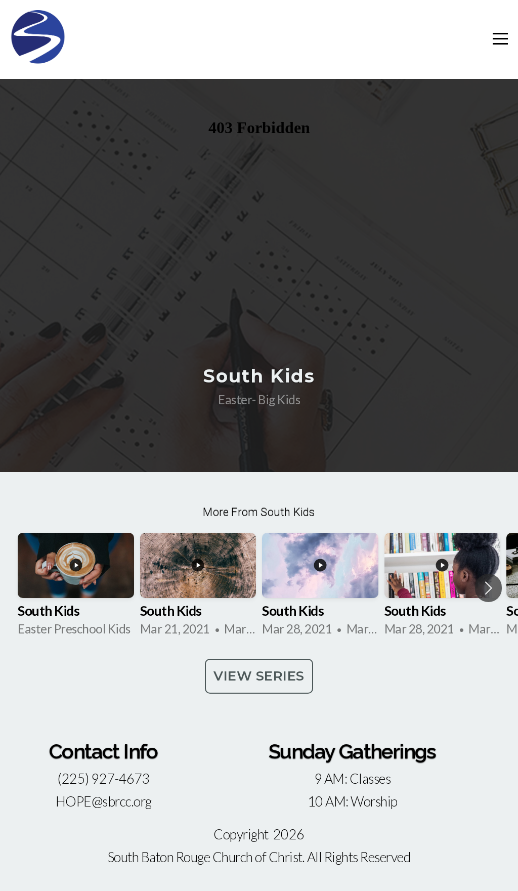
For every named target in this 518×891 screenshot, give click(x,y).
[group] (76, 588)
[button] (488, 588)
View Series (259, 676)
